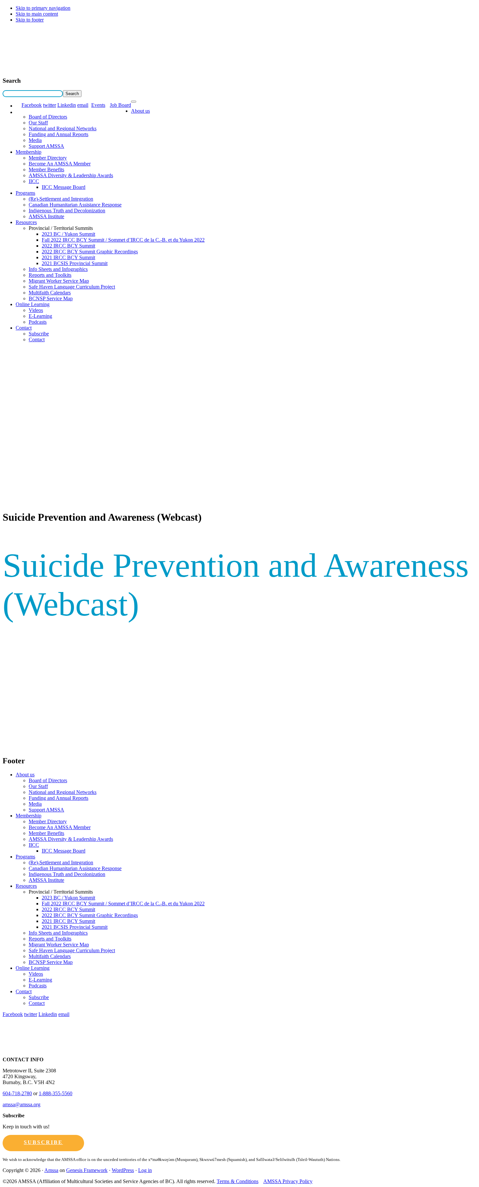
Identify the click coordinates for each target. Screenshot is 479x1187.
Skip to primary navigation (43, 8)
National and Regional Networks (62, 128)
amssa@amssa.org (21, 1104)
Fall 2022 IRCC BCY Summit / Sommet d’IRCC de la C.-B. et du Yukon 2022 (123, 240)
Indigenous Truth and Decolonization (67, 210)
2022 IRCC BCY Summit (68, 245)
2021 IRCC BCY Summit (68, 257)
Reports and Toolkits (50, 275)
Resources (26, 222)
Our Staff (38, 122)
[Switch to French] (19, 112)
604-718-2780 (17, 1093)
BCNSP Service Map (51, 298)
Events (98, 105)
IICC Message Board (63, 187)
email (82, 105)
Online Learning (33, 304)
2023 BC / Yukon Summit (68, 234)
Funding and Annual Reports (58, 134)
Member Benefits (46, 169)
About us (140, 111)
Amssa (51, 1170)
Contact (24, 328)
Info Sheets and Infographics (58, 269)
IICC (34, 181)
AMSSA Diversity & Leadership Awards (71, 175)
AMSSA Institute (46, 216)
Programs (25, 193)
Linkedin (66, 105)
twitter (49, 105)
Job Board (120, 105)
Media (35, 140)
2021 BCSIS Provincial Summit (75, 263)
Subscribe (39, 333)
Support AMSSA (46, 146)
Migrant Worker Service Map (59, 281)
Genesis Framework (87, 1170)
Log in (145, 1170)
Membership (28, 152)
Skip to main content (37, 14)
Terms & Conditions (237, 1181)
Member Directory (48, 158)
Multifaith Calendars (50, 292)
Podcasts (38, 322)
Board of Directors (48, 117)
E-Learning (40, 316)
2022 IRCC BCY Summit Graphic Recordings (90, 251)
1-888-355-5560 (55, 1093)
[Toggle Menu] (133, 102)
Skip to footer (30, 19)
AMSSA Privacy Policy (287, 1181)
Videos (36, 310)
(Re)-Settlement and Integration (61, 199)
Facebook (32, 105)
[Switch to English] (19, 105)
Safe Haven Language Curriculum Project (72, 287)
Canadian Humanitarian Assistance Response (75, 204)
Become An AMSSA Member (60, 163)
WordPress (123, 1170)
